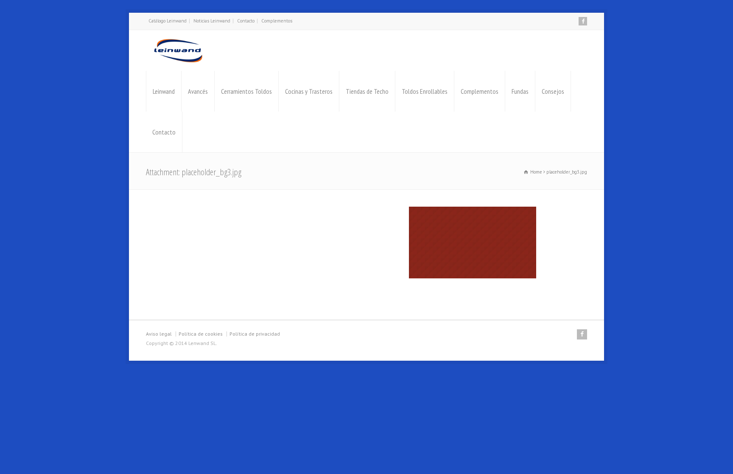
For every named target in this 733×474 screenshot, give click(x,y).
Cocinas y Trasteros (309, 91)
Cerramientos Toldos (246, 91)
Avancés (198, 91)
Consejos (553, 91)
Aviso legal (159, 334)
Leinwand (164, 91)
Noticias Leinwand (211, 21)
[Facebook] (583, 21)
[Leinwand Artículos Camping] (178, 50)
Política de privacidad (254, 334)
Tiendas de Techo (367, 91)
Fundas (520, 91)
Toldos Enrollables (425, 91)
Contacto (246, 21)
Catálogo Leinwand (167, 21)
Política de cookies (201, 334)
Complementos (276, 21)
